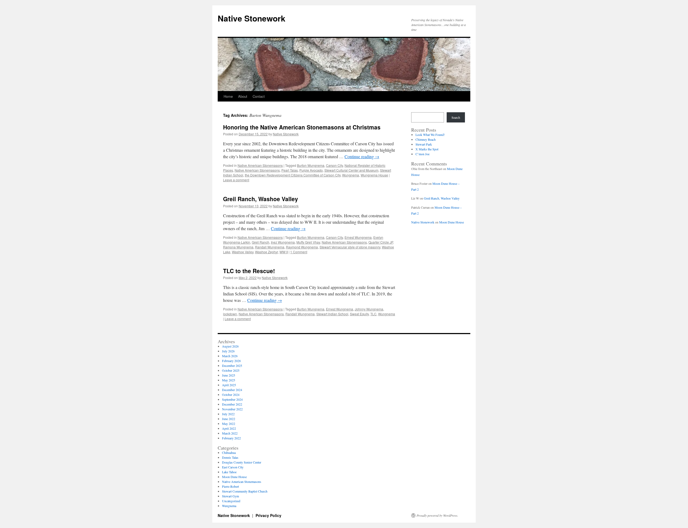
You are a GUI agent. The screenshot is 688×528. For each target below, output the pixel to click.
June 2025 (228, 375)
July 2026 (228, 351)
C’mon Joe (422, 154)
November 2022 (232, 409)
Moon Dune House (451, 222)
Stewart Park (423, 144)
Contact (259, 96)
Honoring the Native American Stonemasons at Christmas (302, 127)
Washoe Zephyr (266, 251)
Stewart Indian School (332, 314)
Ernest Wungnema (358, 237)
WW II (284, 251)
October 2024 (230, 394)
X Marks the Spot (426, 149)
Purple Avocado (311, 170)
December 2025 (232, 365)
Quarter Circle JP (380, 242)
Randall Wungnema (269, 247)
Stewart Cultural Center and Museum (351, 170)
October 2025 (230, 370)
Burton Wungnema (310, 165)
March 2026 (230, 356)
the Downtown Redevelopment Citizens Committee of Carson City (293, 175)
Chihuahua (229, 452)
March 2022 (230, 433)
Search (456, 117)
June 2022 (228, 419)
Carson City (334, 165)
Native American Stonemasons (260, 165)
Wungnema (350, 175)
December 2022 (232, 404)
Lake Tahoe (229, 472)
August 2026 (230, 346)
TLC (373, 314)
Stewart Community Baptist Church (244, 491)
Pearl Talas (289, 170)
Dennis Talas (230, 457)
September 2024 (232, 399)
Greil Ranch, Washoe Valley (260, 199)
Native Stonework (251, 18)
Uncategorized (231, 501)
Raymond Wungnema (302, 247)
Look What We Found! (430, 134)
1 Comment (298, 251)
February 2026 (231, 361)
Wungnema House (374, 175)
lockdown (230, 314)
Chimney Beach (425, 139)
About (242, 96)
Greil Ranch (260, 242)
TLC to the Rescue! (249, 271)
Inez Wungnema (283, 242)
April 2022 (229, 428)
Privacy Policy (268, 515)
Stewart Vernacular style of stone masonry (350, 247)
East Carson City (232, 467)
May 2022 (228, 423)
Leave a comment (236, 180)
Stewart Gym (230, 496)
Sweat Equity (359, 314)
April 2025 (229, 385)
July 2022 (228, 414)
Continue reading (362, 156)
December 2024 (232, 390)
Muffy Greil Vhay (308, 242)
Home (228, 96)
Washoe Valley (242, 251)
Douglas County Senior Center (241, 462)
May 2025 (228, 380)
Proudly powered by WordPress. (437, 515)
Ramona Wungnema (238, 247)
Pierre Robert (230, 486)
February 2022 (231, 438)
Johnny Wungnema (369, 309)
